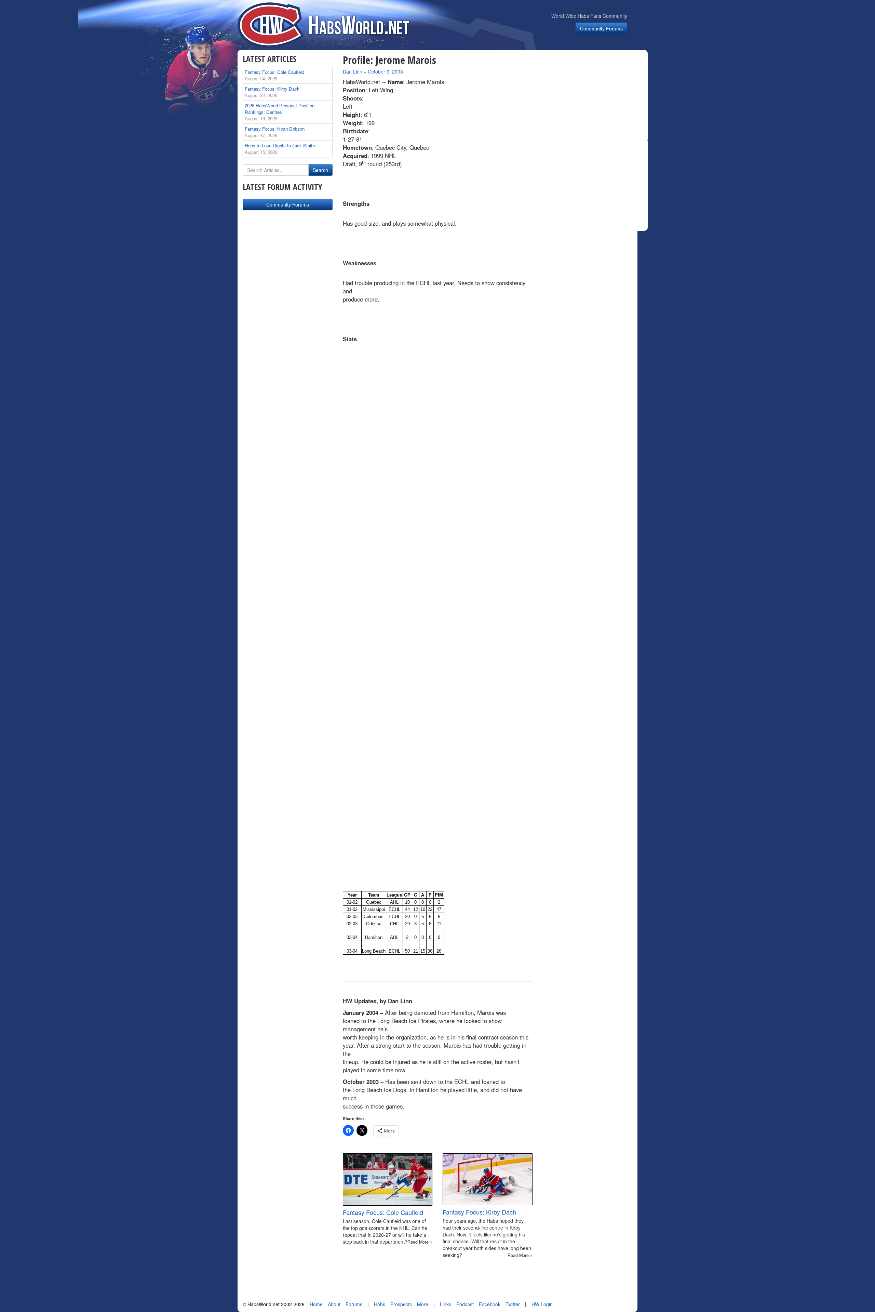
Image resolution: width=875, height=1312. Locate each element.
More (422, 1304)
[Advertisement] (594, 97)
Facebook (489, 1304)
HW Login (542, 1304)
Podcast (465, 1304)
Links (445, 1304)
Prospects (401, 1304)
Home (316, 1304)
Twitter (513, 1304)
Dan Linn (352, 71)
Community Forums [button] (601, 28)
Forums (354, 1304)
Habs (379, 1304)
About (334, 1304)
